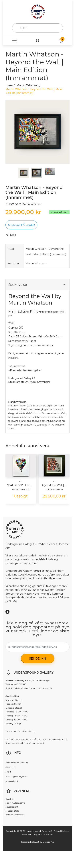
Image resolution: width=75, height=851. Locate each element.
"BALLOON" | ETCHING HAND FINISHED (20, 485)
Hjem (9, 85)
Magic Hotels (12, 810)
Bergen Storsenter (14, 814)
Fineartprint (11, 806)
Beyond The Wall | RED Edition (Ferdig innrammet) (54, 485)
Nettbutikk (27, 841)
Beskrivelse (17, 285)
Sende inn (37, 658)
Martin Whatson (28, 85)
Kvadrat (9, 799)
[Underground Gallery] (37, 11)
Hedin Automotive (15, 802)
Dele (13, 234)
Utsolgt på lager (21, 224)
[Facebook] (7, 612)
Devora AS (48, 841)
